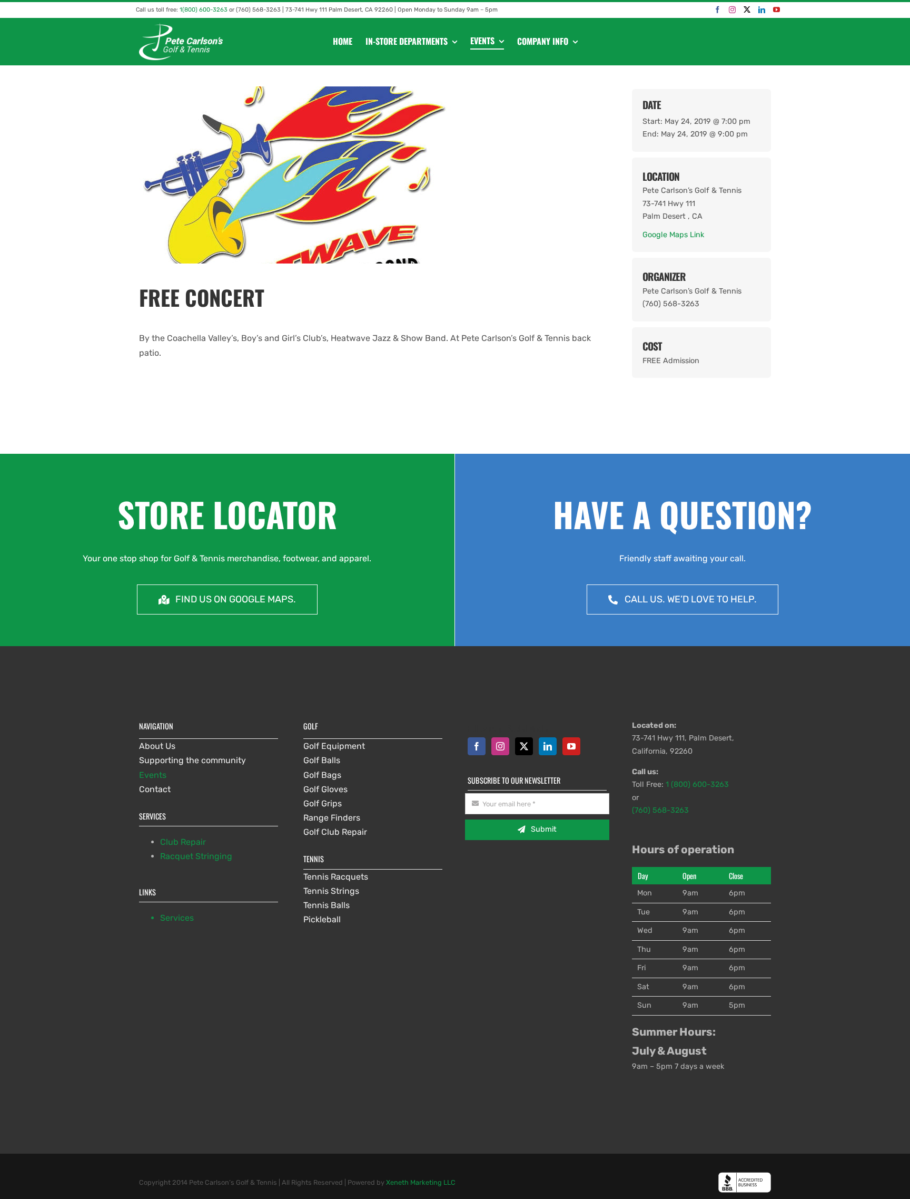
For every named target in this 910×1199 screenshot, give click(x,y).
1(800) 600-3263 (204, 9)
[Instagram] (732, 9)
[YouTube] (776, 9)
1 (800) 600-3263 (697, 784)
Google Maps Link (673, 234)
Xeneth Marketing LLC (421, 1182)
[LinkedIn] (761, 9)
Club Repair (183, 842)
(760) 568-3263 (660, 810)
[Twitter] (747, 9)
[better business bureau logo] (744, 1176)
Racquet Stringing (196, 856)
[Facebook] (717, 9)
